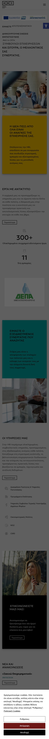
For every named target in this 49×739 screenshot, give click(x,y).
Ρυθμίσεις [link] (24, 719)
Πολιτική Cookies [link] (12, 711)
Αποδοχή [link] (24, 732)
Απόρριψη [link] (24, 725)
